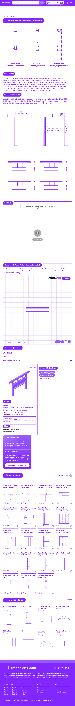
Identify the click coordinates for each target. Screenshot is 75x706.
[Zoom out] (56, 341)
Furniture (15, 688)
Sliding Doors (7, 631)
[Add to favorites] (31, 368)
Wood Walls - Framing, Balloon (44, 509)
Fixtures (15, 690)
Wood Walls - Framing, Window (62, 531)
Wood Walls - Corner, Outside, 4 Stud (28, 509)
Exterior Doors (26, 606)
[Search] (42, 3)
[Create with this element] (35, 368)
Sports (23, 690)
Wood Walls (13, 16)
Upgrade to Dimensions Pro (17, 465)
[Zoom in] (59, 341)
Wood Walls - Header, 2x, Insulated (28, 554)
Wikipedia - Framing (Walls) (11, 429)
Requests (40, 692)
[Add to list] (33, 368)
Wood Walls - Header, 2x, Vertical (46, 554)
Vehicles (24, 688)
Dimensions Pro (42, 690)
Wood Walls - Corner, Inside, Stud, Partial (46, 486)
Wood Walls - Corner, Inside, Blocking (10, 486)
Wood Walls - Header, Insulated (28, 576)
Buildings (5, 16)
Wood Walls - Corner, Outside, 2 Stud (63, 486)
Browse (39, 688)
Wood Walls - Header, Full (10, 576)
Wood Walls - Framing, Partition (27, 531)
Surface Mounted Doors (9, 607)
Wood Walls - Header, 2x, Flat (10, 554)
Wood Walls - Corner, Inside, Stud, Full (28, 486)
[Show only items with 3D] (70, 475)
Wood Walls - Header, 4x (64, 554)
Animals (6, 690)
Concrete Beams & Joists (63, 632)
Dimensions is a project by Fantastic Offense (16, 700)
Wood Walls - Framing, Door (8, 531)
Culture (23, 694)
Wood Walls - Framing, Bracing (62, 509)
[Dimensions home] (6, 3)
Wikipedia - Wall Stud (9, 431)
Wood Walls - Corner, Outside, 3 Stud (10, 509)
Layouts (14, 692)
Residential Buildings (47, 375)
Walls (52, 372)
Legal (56, 690)
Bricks (23, 631)
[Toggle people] (66, 341)
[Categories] (71, 3)
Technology (25, 692)
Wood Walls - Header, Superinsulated (46, 576)
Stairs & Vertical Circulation (44, 607)
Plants (6, 692)
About (57, 688)
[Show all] (62, 341)
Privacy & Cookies (61, 692)
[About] (67, 3)
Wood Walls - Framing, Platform (44, 531)
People (6, 688)
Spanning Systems (63, 606)
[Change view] (69, 341)
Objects (6, 694)
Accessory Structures (42, 632)
